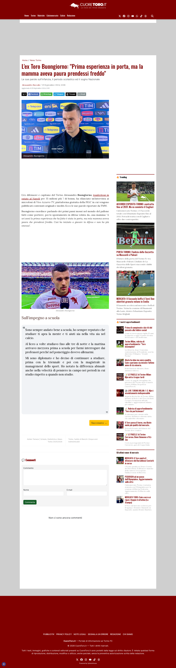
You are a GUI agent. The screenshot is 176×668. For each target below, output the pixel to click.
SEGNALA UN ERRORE (98, 634)
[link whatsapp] (137, 15)
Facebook (34, 94)
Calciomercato (52, 15)
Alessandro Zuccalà (31, 85)
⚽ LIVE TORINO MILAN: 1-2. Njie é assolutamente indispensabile (139, 392)
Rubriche (41, 15)
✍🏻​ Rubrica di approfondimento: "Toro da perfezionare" (139, 410)
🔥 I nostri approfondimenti (128, 321)
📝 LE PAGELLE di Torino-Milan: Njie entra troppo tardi (138, 376)
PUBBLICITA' (48, 634)
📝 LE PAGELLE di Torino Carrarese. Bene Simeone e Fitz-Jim (138, 437)
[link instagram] (128, 15)
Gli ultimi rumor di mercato (127, 452)
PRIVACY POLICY (64, 634)
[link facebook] (124, 15)
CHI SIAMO (128, 634)
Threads (72, 94)
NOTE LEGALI (80, 634)
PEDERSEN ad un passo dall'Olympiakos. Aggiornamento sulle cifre (138, 479)
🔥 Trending (121, 177)
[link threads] (145, 15)
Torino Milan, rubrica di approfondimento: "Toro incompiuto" (135, 344)
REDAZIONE (115, 634)
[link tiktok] (141, 15)
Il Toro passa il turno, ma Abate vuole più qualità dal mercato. (138, 424)
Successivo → (99, 422)
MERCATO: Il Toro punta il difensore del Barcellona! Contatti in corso (139, 461)
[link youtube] (133, 15)
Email (83, 94)
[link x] (120, 15)
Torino (33, 15)
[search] (152, 15)
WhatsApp (47, 94)
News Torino (35, 60)
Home (26, 15)
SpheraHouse (92, 663)
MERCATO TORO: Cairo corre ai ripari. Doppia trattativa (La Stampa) (138, 500)
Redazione (71, 15)
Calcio (62, 15)
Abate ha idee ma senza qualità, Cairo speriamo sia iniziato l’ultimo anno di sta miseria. (139, 362)
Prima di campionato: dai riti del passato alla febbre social (138, 329)
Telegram (59, 94)
